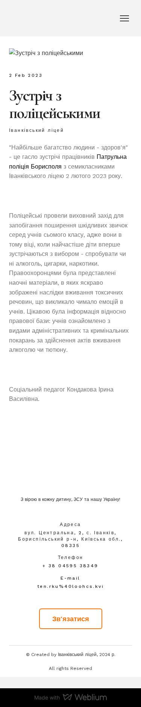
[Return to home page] (70, 473)
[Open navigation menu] (124, 18)
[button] (70, 618)
